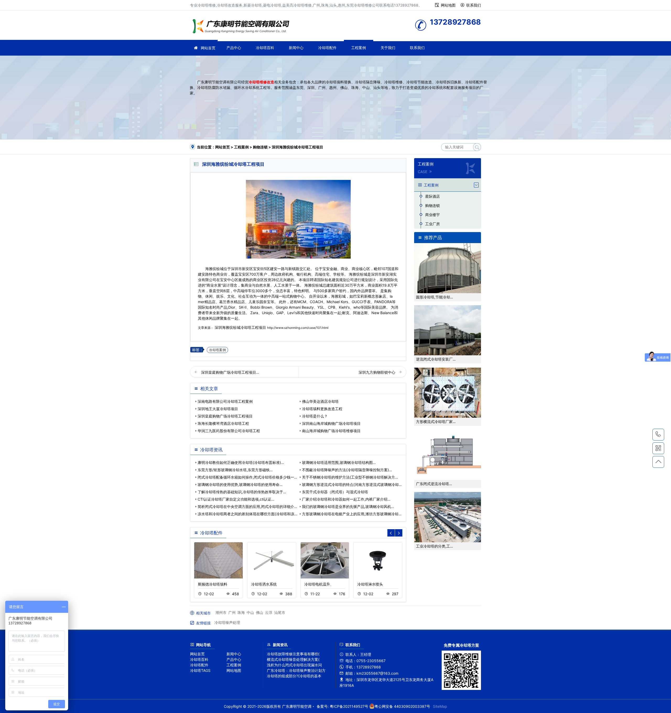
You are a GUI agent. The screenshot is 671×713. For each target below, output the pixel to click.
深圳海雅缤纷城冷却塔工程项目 (240, 327)
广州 (232, 612)
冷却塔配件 (327, 47)
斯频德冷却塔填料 (212, 584)
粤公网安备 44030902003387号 (402, 706)
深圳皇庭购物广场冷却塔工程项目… (230, 372)
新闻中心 (296, 47)
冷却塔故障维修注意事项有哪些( (293, 654)
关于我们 (388, 47)
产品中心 (233, 47)
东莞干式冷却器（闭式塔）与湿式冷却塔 (335, 492)
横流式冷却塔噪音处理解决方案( (293, 659)
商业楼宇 (432, 214)
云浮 (268, 612)
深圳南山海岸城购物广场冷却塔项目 (331, 423)
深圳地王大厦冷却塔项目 (218, 408)
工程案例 (358, 47)
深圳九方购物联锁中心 (377, 372)
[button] (398, 533)
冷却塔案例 (217, 350)
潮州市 (220, 612)
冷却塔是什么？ (315, 416)
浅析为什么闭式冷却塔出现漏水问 (294, 665)
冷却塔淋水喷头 (370, 584)
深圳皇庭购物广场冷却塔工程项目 (225, 416)
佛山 (259, 612)
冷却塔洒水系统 (264, 584)
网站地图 (448, 5)
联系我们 (473, 5)
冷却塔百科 (265, 47)
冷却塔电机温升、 (319, 584)
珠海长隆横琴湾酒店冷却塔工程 (223, 423)
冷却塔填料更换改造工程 (322, 408)
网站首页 (208, 48)
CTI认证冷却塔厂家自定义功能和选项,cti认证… (236, 499)
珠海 (241, 612)
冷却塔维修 (242, 26)
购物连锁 (260, 147)
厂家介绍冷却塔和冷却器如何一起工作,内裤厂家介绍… (346, 499)
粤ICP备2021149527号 (349, 706)
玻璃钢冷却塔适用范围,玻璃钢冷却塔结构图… (339, 462)
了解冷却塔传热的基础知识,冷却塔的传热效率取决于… (242, 492)
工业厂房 (432, 224)
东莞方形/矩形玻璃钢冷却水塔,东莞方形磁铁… (235, 470)
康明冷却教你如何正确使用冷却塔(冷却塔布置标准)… (241, 462)
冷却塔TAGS (200, 670)
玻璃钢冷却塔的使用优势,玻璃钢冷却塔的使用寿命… (240, 484)
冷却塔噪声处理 (227, 622)
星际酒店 (432, 196)
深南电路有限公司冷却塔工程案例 (225, 401)
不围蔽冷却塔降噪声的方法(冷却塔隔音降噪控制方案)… (347, 470)
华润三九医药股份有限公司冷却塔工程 (229, 430)
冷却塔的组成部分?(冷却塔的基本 (294, 676)
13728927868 (658, 435)
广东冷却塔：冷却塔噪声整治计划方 (296, 670)
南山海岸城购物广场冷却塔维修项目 (331, 430)
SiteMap (440, 706)
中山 (250, 612)
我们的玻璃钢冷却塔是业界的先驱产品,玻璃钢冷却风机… (348, 506)
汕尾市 (279, 612)
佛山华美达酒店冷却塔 (320, 401)
